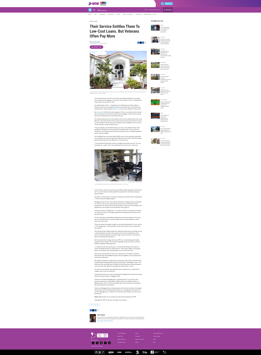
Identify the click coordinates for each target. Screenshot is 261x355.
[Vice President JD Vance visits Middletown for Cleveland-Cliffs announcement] (155, 116)
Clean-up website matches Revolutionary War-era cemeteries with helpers (165, 79)
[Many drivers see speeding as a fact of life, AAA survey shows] (155, 90)
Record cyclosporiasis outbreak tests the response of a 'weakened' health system (165, 105)
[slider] (96, 10)
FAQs (154, 339)
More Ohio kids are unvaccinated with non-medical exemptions (165, 29)
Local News (162, 37)
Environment (163, 62)
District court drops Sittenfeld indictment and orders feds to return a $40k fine (165, 41)
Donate (169, 3)
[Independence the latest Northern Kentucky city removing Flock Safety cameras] (155, 51)
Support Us (139, 14)
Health (161, 25)
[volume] (94, 9)
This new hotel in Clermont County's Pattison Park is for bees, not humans (165, 67)
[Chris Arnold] (93, 318)
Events (136, 333)
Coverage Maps (156, 336)
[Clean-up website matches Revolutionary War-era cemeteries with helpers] (155, 77)
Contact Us (137, 336)
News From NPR (93, 21)
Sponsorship (147, 14)
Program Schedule (121, 339)
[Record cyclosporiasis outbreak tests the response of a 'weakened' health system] (155, 102)
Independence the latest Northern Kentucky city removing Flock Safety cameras (165, 54)
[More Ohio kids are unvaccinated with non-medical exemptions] (155, 28)
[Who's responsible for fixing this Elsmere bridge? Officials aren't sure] (155, 129)
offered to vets (116, 109)
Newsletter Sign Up (121, 342)
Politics (162, 113)
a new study (100, 112)
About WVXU (120, 336)
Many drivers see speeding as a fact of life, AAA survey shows (165, 92)
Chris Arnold (97, 42)
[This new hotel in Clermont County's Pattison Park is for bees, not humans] (155, 65)
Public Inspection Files (158, 333)
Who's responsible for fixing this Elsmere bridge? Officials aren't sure (165, 131)
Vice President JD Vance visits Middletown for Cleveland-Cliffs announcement (164, 118)
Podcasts (111, 14)
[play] (90, 10)
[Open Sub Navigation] (92, 14)
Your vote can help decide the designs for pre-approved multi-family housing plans (165, 143)
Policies (137, 342)
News (89, 14)
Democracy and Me (139, 339)
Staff (154, 342)
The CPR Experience (121, 333)
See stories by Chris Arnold (105, 321)
